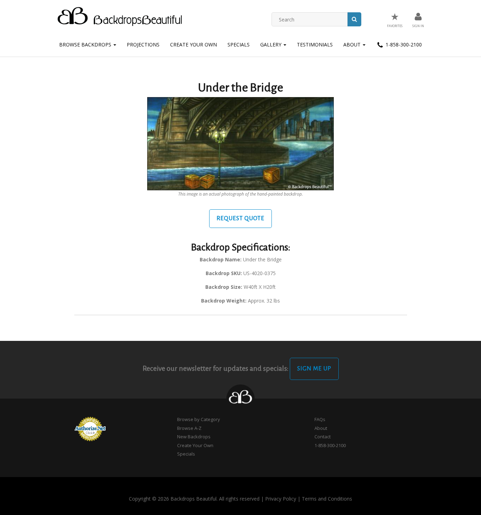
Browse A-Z (189, 428)
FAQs (319, 419)
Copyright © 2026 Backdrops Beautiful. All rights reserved (194, 498)
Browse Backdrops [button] (86, 44)
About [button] (352, 44)
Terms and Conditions (327, 498)
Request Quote (240, 218)
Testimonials (315, 44)
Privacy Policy (280, 498)
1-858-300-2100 (403, 44)
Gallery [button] (271, 44)
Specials (238, 44)
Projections (143, 44)
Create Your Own (193, 44)
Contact (322, 436)
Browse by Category (198, 419)
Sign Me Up (314, 368)
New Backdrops (194, 436)
